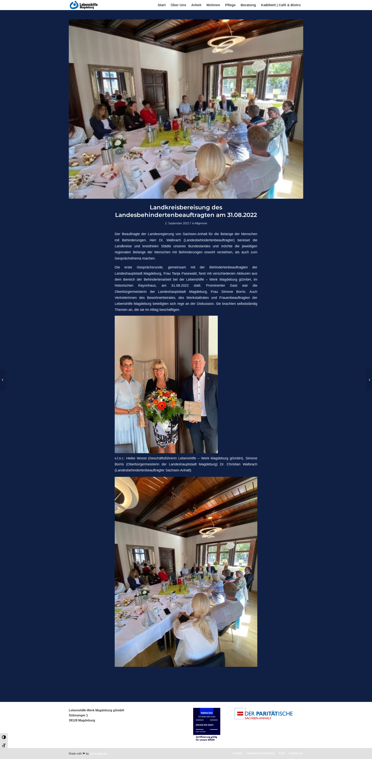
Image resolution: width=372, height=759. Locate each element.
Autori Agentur (99, 753)
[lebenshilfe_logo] (84, 5)
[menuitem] (161, 5)
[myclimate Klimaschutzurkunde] (3, 379)
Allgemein (201, 223)
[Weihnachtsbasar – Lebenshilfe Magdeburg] (369, 379)
